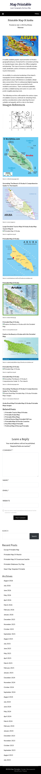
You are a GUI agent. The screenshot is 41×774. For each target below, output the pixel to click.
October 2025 (9, 629)
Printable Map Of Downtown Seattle (16, 559)
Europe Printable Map (11, 550)
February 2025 (9, 668)
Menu (37, 14)
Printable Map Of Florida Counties (17, 421)
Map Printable (20, 4)
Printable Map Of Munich (12, 554)
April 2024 (7, 716)
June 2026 (7, 590)
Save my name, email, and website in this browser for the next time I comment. (20, 511)
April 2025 (7, 658)
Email (6, 490)
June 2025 (7, 648)
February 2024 (9, 726)
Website (6, 501)
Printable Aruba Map (12, 415)
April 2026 (7, 600)
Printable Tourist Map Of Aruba (16, 412)
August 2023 (8, 755)
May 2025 (7, 653)
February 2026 (9, 610)
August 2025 (8, 639)
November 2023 (9, 741)
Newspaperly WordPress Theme (24, 770)
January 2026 (8, 615)
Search (5, 531)
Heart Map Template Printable (14, 569)
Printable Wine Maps (12, 417)
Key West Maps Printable (14, 424)
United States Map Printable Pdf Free (18, 419)
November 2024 (9, 682)
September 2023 (9, 750)
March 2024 (8, 721)
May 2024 (7, 711)
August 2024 (8, 697)
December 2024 (9, 678)
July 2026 (7, 586)
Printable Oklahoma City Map (14, 564)
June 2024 (7, 707)
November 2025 (9, 624)
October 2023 (9, 745)
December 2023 (9, 736)
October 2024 (9, 687)
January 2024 (8, 731)
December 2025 (9, 619)
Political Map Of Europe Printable (17, 426)
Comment (8, 450)
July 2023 (7, 760)
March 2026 (8, 605)
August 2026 (8, 581)
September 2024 (9, 692)
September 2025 (9, 634)
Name (6, 480)
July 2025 (7, 644)
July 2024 (7, 702)
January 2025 (8, 673)
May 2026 (7, 595)
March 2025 (8, 663)
